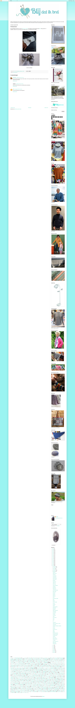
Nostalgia (39, 677)
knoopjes (30, 672)
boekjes (43, 661)
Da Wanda (54, 615)
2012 (53, 565)
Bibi (50, 660)
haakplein (25, 668)
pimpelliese (32, 679)
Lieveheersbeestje (55, 590)
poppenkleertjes (37, 680)
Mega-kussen (55, 573)
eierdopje (43, 665)
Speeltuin (54, 572)
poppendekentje (32, 680)
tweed (12, 688)
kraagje (41, 673)
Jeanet (57, 516)
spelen (57, 684)
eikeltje (54, 665)
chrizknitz (40, 663)
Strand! (54, 605)
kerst (13, 671)
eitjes (56, 665)
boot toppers (63, 661)
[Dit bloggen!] (27, 71)
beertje (22, 660)
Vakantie (54, 636)
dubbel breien (20, 665)
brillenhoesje (63, 662)
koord (34, 673)
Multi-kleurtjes (55, 578)
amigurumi (20, 658)
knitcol (21, 672)
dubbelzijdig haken (25, 665)
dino (47, 664)
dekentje (44, 664)
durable (30, 665)
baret (60, 659)
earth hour (33, 665)
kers (10, 671)
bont (51, 661)
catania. (31, 663)
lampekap (55, 674)
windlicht (42, 690)
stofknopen (45, 685)
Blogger (43, 696)
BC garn (12, 660)
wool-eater (63, 690)
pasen (56, 678)
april (53, 648)
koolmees (32, 673)
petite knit (24, 679)
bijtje (60, 660)
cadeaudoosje (17, 663)
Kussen (54, 603)
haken (32, 668)
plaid (38, 679)
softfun (55, 683)
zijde (63, 691)
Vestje (53, 616)
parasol (51, 678)
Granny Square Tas (55, 641)
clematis (47, 663)
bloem (18, 661)
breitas (60, 662)
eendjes (37, 665)
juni (53, 646)
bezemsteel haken (43, 660)
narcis (15, 677)
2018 (53, 558)
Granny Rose (54, 617)
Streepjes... (54, 586)
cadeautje (21, 663)
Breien (45, 662)
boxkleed (26, 662)
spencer (60, 684)
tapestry (26, 686)
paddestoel (39, 678)
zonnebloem (23, 692)
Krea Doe (54, 592)
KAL (31, 670)
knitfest (24, 672)
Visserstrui (54, 622)
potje (48, 680)
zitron (11, 692)
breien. (51, 662)
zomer (14, 692)
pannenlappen (44, 678)
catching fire (34, 663)
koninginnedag (23, 673)
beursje (35, 660)
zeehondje (32, 691)
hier (40, 28)
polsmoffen (56, 679)
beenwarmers (16, 660)
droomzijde (16, 665)
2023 (53, 552)
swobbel (13, 686)
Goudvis (54, 628)
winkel (49, 690)
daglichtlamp (30, 664)
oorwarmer (23, 678)
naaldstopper (12, 677)
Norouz (36, 677)
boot (60, 661)
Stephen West (35, 685)
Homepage (29, 107)
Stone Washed (52, 685)
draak (63, 664)
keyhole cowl (27, 671)
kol (56, 672)
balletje (50, 659)
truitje (48, 687)
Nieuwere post (13, 107)
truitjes (51, 687)
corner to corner (13, 664)
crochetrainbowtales (18, 664)
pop (25, 680)
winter (52, 690)
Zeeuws (47, 691)
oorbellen (16, 678)
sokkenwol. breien (27, 684)
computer (61, 663)
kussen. (29, 674)
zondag (20, 692)
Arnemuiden (46, 658)
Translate (58, 525)
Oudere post (46, 107)
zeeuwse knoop (59, 691)
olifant (42, 677)
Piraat (53, 597)
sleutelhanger (16, 683)
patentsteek (60, 678)
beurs (32, 660)
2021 (53, 554)
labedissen (40, 674)
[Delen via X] (28, 71)
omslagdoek (52, 677)
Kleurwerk (56, 671)
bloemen (21, 661)
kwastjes (34, 674)
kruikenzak (14, 674)
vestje (64, 688)
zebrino (29, 691)
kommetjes (11, 673)
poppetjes (41, 680)
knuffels (44, 672)
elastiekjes (60, 665)
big (58, 660)
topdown (26, 687)
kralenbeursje (47, 673)
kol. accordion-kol (62, 672)
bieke (56, 660)
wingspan (45, 690)
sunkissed (63, 685)
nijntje (26, 677)
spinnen (63, 684)
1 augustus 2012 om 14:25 (19, 83)
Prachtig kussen (55, 635)
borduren (12, 662)
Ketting (54, 631)
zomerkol (17, 692)
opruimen (30, 678)
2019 (53, 557)
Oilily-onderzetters (55, 610)
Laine (49, 674)
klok (63, 671)
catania (27, 663)
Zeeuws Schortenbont (53, 691)
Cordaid (64, 663)
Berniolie (29, 660)
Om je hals (54, 584)
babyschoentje (21, 659)
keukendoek (23, 671)
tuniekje (58, 687)
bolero (49, 661)
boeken (35, 661)
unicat (18, 688)
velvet (41, 688)
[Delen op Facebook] (29, 71)
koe (50, 672)
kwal (31, 674)
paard (32, 678)
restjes (55, 681)
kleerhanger (52, 671)
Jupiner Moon (15, 670)
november (54, 567)
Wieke (32, 690)
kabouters (29, 670)
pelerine (13, 679)
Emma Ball (63, 665)
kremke (57, 673)
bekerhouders (25, 660)
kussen (25, 674)
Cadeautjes (54, 624)
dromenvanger (12, 665)
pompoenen (11, 680)
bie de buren (53, 660)
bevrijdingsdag (38, 660)
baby (62, 658)
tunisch (61, 687)
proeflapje (57, 680)
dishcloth (50, 664)
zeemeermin (39, 691)
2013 (53, 564)
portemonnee (45, 680)
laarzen (37, 674)
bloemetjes (25, 661)
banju (56, 659)
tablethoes (16, 686)
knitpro (26, 672)
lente (25, 675)
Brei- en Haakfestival (31, 662)
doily (57, 664)
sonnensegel (32, 684)
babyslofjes (30, 659)
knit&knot (18, 672)
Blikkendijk (15, 661)
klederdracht (44, 671)
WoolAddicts (12, 691)
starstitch (22, 685)
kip (38, 671)
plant (40, 679)
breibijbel (36, 662)
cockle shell (52, 663)
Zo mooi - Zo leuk (25, 28)
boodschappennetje (56, 661)
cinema (44, 663)
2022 (53, 553)
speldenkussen (53, 684)
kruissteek (18, 674)
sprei (14, 685)
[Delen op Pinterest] (30, 71)
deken (40, 664)
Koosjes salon (38, 673)
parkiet (53, 678)
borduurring (16, 662)
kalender (38, 670)
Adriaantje (14, 77)
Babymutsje (54, 642)
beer (19, 660)
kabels (25, 670)
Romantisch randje (55, 598)
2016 (53, 560)
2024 (53, 551)
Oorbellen (54, 574)
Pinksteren (36, 679)
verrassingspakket (56, 688)
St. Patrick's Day (18, 685)
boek (31, 661)
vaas (24, 688)
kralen (44, 673)
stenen (32, 685)
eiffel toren (51, 665)
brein (53, 662)
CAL (24, 663)
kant (13, 72)
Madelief (54, 580)
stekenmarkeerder (28, 685)
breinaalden (56, 662)
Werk (53, 599)
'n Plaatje (54, 640)
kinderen (35, 671)
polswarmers (15, 72)
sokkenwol (21, 684)
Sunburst (60, 685)
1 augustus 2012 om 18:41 (18, 89)
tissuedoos (21, 687)
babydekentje (12, 659)
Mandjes (54, 593)
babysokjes (34, 659)
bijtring (63, 660)
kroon (11, 674)
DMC (55, 664)
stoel (42, 685)
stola (48, 685)
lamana (51, 674)
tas (28, 686)
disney (53, 664)
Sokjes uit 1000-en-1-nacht (56, 623)
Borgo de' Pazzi (21, 662)
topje (29, 687)
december (54, 566)
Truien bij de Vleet (44, 687)
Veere (38, 688)
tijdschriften (62, 686)
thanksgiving (47, 686)
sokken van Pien (17, 684)
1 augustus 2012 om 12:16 (20, 77)
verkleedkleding (45, 688)
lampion (58, 674)
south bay (36, 684)
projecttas (60, 680)
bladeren (11, 661)
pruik (63, 680)
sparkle (45, 684)
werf (26, 690)
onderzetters (12, 678)
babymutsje (17, 659)
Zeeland (35, 691)
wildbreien (39, 690)
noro (33, 677)
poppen (28, 680)
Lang (64, 674)
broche (12, 663)
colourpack (57, 663)
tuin (53, 687)
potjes (51, 680)
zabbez (26, 691)
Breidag (43, 662)
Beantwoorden (15, 86)
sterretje (39, 685)
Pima (29, 679)
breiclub (39, 662)
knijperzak (14, 672)
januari (54, 652)
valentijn (31, 688)
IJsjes (53, 618)
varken (34, 688)
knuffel (36, 672)
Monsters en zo (55, 629)
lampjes (61, 674)
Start (24, 685)
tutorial (64, 687)
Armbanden (54, 611)
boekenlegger (39, 661)
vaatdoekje (27, 688)
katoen (55, 670)
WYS (20, 691)
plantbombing (43, 679)
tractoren (32, 687)
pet (21, 679)
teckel (36, 686)
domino (60, 664)
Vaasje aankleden (55, 585)
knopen (33, 672)
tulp (55, 687)
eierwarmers (47, 665)
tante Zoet (21, 686)
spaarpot (42, 684)
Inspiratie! (54, 609)
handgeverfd (52, 668)
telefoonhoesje (40, 686)
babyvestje (38, 659)
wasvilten (12, 690)
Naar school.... (55, 637)
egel (39, 665)
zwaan (27, 692)
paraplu (48, 678)
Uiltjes (54, 630)
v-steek (22, 688)
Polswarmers (54, 643)
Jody (13, 89)
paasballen (35, 678)
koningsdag (27, 673)
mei (53, 647)
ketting (20, 671)
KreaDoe (54, 673)
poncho (22, 680)
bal (48, 659)
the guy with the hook (53, 686)
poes (53, 679)
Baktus (46, 659)
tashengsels (33, 686)
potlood (54, 680)
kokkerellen (53, 672)
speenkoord (48, 684)
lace (46, 674)
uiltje (14, 688)
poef (51, 679)
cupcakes (23, 664)
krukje (21, 674)
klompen (11, 672)
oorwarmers (26, 678)
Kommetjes (54, 612)
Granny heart (54, 579)
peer (11, 679)
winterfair (55, 690)
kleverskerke (60, 671)
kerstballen (17, 671)
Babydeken (54, 587)
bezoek (48, 660)
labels (43, 674)
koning (18, 673)
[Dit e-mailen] (26, 71)
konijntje (15, 673)
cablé (14, 663)
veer (36, 688)
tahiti (18, 686)
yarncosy (23, 691)
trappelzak (35, 687)
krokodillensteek (62, 673)
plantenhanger (48, 679)
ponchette (19, 680)
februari (54, 651)
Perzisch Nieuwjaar (17, 679)
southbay (39, 684)
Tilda (17, 687)
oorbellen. (19, 678)
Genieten (54, 604)
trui (37, 687)
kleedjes (49, 671)
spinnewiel (11, 685)
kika (30, 671)
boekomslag (46, 661)
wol (58, 690)
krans (51, 673)
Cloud (49, 663)
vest (60, 688)
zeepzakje (43, 691)
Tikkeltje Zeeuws (12, 687)
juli (53, 645)
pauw (63, 678)
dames (34, 664)
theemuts (58, 686)
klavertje (41, 671)
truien (40, 687)
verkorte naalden (50, 688)
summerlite (56, 685)
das (37, 664)
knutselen (47, 672)
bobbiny (29, 661)
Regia (45, 681)
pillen (27, 679)
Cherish (37, 663)
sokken (11, 684)
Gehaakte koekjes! (55, 634)
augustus (54, 571)
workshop (17, 691)
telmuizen (44, 686)
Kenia (63, 670)
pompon (16, 680)
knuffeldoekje (39, 672)
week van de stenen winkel (22, 690)
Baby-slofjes (54, 591)
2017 (53, 559)
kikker (32, 671)
